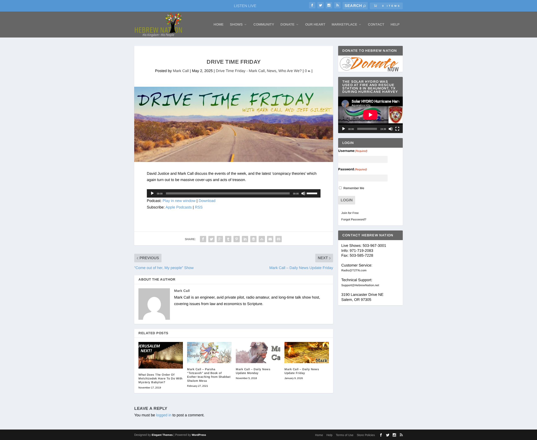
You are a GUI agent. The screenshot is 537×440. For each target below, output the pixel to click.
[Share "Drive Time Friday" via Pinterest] (236, 239)
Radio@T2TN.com (353, 270)
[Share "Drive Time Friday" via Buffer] (253, 239)
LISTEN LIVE (245, 6)
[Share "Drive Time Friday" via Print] (278, 239)
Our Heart (315, 24)
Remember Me (353, 188)
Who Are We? (290, 71)
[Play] (152, 193)
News (271, 71)
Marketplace (344, 24)
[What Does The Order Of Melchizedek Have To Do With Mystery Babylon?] (160, 355)
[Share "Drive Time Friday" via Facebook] (203, 239)
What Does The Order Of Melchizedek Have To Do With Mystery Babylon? (160, 378)
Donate (287, 24)
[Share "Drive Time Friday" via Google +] (220, 239)
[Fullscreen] (397, 129)
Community (263, 24)
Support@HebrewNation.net (360, 285)
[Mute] (303, 193)
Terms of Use (344, 435)
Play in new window (179, 201)
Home (219, 24)
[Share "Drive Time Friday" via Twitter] (211, 239)
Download (207, 201)
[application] (234, 193)
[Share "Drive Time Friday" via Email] (270, 239)
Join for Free (350, 213)
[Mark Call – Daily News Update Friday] (306, 352)
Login (347, 200)
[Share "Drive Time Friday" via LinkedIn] (245, 239)
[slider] (312, 193)
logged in (163, 415)
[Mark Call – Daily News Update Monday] (258, 352)
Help (395, 24)
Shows (236, 24)
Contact (376, 24)
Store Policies (366, 435)
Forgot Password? (353, 219)
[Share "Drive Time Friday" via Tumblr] (228, 239)
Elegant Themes (162, 434)
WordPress (199, 434)
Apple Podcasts (179, 207)
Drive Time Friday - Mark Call (240, 71)
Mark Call (181, 71)
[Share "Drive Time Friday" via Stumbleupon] (262, 239)
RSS (199, 207)
